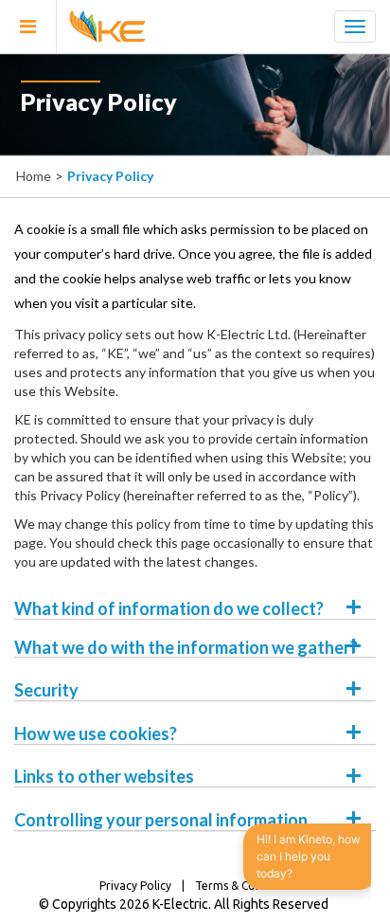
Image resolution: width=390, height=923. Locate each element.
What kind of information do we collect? (169, 608)
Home (33, 176)
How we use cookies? (95, 733)
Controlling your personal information (161, 819)
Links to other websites (104, 776)
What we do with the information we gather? (186, 647)
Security (46, 689)
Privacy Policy (135, 885)
